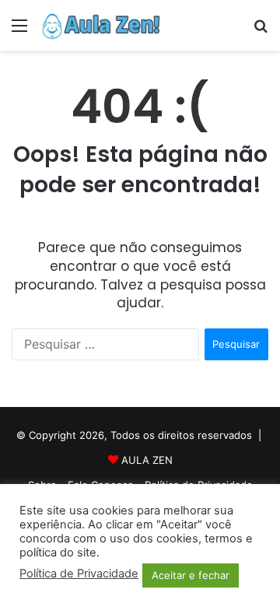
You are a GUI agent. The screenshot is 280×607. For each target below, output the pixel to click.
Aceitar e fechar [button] (190, 575)
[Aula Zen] (101, 25)
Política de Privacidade (78, 574)
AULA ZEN (147, 460)
